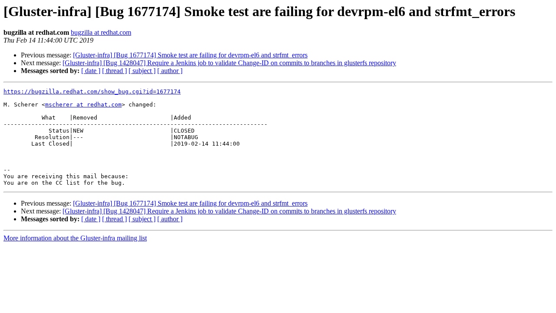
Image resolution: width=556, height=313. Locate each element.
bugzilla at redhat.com (101, 32)
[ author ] (169, 70)
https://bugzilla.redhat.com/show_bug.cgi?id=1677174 (92, 91)
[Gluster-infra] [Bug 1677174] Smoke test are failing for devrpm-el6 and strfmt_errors (190, 55)
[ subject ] (142, 70)
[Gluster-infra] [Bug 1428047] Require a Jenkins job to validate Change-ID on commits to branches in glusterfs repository (229, 63)
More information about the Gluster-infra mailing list (75, 238)
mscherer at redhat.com (83, 104)
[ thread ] (114, 70)
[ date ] (90, 70)
